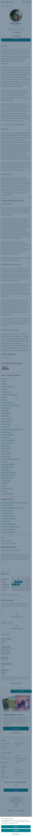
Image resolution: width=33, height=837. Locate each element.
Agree (16, 826)
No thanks (16, 830)
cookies (7, 820)
